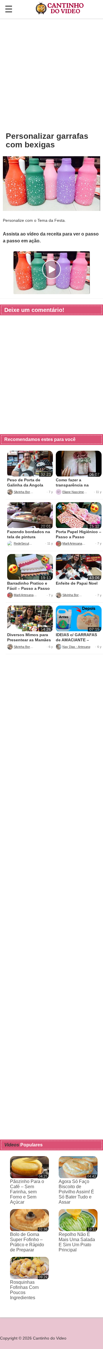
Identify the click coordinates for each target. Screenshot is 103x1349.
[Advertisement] (51, 74)
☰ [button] (9, 9)
